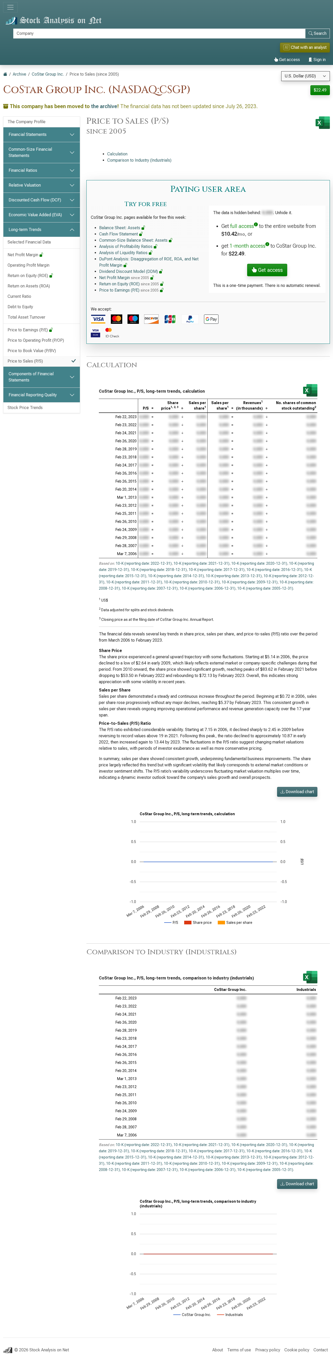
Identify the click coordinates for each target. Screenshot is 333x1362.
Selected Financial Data (29, 242)
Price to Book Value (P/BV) (32, 350)
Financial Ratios (23, 170)
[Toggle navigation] (10, 7)
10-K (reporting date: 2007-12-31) (150, 588)
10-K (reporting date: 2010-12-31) (192, 582)
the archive (104, 106)
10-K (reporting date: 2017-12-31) (217, 570)
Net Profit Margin (23, 254)
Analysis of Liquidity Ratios (124, 252)
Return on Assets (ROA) (29, 286)
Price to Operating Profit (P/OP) (36, 340)
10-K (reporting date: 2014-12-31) (176, 576)
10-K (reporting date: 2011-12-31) (134, 582)
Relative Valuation (25, 185)
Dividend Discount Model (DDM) (129, 271)
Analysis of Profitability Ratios (126, 246)
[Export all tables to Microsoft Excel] (323, 122)
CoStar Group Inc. (48, 74)
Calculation (117, 154)
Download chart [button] (299, 791)
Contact (320, 1349)
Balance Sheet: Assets (120, 227)
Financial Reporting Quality (33, 394)
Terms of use (239, 1349)
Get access (289, 59)
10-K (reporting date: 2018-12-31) (159, 570)
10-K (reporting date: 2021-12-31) (201, 563)
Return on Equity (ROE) (28, 275)
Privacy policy (267, 1349)
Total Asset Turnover (26, 317)
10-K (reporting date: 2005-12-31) (265, 588)
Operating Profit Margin (28, 265)
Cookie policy (296, 1349)
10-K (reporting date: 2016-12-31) (274, 570)
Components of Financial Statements (31, 377)
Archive (19, 74)
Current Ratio (19, 296)
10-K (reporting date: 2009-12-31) (250, 582)
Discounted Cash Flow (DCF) (35, 200)
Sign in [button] (319, 59)
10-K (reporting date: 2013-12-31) (234, 576)
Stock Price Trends (25, 407)
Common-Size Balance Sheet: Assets (134, 240)
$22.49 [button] (320, 90)
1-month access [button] (247, 246)
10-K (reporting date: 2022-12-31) (144, 563)
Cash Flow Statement (119, 234)
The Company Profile (27, 121)
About (217, 1349)
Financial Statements (28, 134)
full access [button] (242, 226)
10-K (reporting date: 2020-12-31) (259, 563)
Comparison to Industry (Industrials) (139, 160)
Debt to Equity (20, 306)
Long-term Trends (25, 229)
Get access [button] (270, 270)
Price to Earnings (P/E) (28, 329)
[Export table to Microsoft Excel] (310, 390)
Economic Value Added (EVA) (35, 214)
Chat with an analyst (305, 47)
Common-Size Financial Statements (30, 152)
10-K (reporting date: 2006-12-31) (207, 588)
